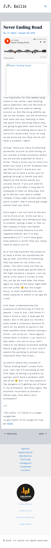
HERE (10, 423)
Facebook (25, 466)
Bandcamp (25, 456)
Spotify (25, 448)
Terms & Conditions (25, 517)
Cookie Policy (25, 511)
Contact (25, 470)
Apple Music (25, 452)
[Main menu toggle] (45, 6)
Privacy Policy (25, 504)
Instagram (26, 463)
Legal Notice (25, 524)
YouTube (26, 459)
